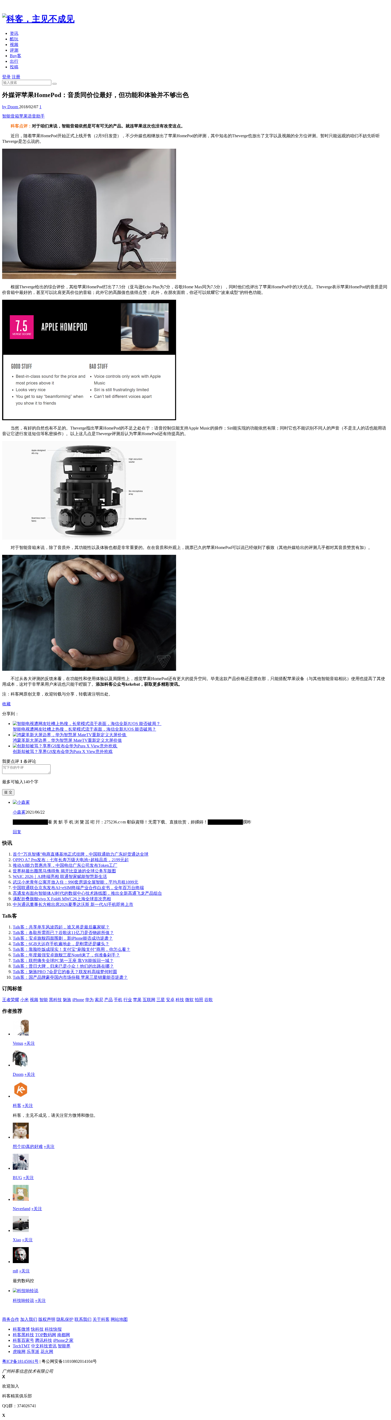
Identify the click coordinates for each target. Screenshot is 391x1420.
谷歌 (208, 999)
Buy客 (15, 55)
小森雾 (19, 812)
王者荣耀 (10, 999)
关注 (29, 1043)
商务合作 (10, 1319)
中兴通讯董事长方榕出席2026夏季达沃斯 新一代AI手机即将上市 (73, 904)
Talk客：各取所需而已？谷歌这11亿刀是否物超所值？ (63, 932)
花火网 (46, 1351)
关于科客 (101, 1319)
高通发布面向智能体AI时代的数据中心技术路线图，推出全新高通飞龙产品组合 (87, 893)
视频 (14, 44)
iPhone (78, 999)
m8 (15, 1271)
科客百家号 (23, 1340)
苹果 (23, 116)
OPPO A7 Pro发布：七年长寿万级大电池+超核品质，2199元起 (71, 859)
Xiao (17, 1240)
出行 (14, 61)
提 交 (8, 792)
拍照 (199, 999)
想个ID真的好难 (28, 1146)
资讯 (14, 33)
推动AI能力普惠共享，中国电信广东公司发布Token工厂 (65, 865)
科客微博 (21, 1329)
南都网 (63, 1334)
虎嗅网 (19, 1351)
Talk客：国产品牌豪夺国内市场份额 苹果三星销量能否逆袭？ (70, 977)
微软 (189, 999)
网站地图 (119, 1319)
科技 (180, 999)
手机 (118, 999)
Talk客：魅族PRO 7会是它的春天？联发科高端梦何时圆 (65, 971)
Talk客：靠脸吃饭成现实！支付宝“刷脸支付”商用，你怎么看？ (71, 949)
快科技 (37, 1329)
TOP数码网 (45, 1334)
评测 (14, 50)
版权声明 (46, 1319)
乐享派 (33, 1351)
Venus (18, 1043)
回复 (17, 832)
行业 (127, 999)
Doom (18, 1074)
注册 (16, 76)
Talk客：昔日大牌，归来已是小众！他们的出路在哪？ (63, 966)
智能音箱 (10, 116)
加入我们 (28, 1319)
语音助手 (36, 116)
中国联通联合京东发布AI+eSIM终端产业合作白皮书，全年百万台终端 (78, 887)
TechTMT (21, 1346)
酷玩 (14, 39)
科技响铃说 (23, 1300)
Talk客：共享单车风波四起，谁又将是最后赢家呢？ (61, 927)
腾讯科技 (43, 1340)
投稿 (14, 67)
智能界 (64, 1346)
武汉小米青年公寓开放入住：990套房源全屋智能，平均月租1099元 (75, 882)
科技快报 (53, 1329)
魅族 (67, 999)
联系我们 (82, 1319)
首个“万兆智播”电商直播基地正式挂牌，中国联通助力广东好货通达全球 (80, 854)
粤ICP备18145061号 (20, 1361)
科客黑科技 (23, 1334)
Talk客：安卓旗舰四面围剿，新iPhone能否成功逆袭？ (63, 938)
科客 (17, 1105)
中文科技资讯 (44, 1346)
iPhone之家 (63, 1340)
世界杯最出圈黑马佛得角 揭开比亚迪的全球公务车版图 (64, 871)
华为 (89, 999)
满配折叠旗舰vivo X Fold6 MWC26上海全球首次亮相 (62, 899)
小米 (24, 999)
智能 (43, 999)
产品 (108, 999)
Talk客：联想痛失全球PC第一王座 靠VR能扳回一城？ (63, 960)
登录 (6, 76)
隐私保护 (64, 1319)
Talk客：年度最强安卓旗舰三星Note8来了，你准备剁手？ (66, 955)
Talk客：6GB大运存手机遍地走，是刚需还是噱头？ (61, 944)
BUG (17, 1177)
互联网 (149, 999)
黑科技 (55, 999)
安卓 (170, 999)
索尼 (99, 999)
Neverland (21, 1208)
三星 (160, 999)
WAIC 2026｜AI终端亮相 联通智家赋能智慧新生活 (60, 876)
